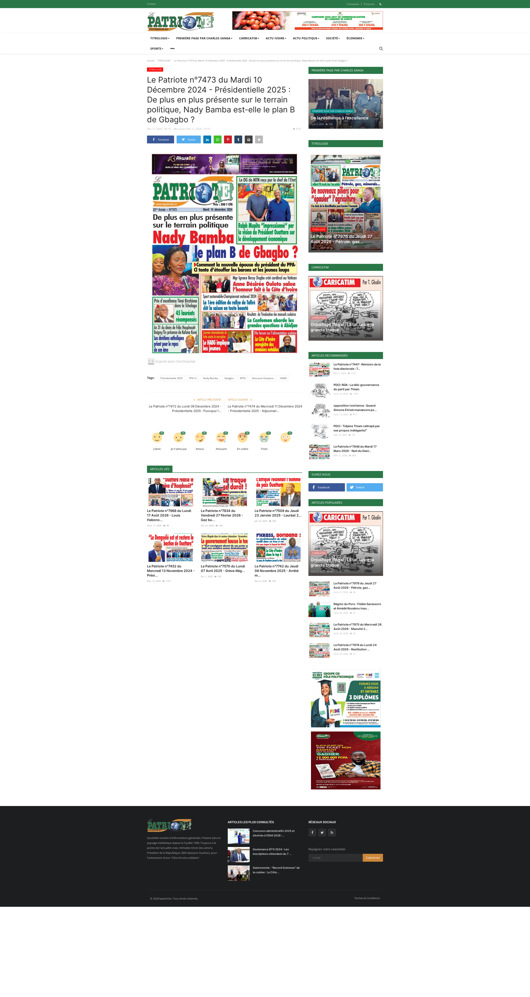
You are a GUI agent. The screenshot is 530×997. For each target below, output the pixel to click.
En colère (242, 449)
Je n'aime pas (179, 449)
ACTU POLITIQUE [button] (305, 38)
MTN (243, 378)
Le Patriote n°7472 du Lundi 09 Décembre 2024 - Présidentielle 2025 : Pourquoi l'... (185, 408)
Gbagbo (229, 378)
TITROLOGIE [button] (158, 38)
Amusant (221, 449)
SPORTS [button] (155, 48)
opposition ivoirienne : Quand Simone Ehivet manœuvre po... (355, 408)
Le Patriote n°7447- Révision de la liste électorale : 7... (357, 366)
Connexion (353, 4)
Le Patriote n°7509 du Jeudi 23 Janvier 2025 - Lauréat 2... (278, 513)
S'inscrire (369, 4)
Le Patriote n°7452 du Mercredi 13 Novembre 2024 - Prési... (171, 570)
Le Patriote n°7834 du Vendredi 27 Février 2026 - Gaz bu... (222, 515)
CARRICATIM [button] (248, 38)
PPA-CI (193, 378)
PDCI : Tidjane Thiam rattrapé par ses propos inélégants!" (357, 428)
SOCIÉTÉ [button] (332, 38)
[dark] (380, 4)
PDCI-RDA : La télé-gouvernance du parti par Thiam (356, 387)
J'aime (157, 449)
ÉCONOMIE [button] (354, 38)
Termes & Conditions (367, 898)
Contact (151, 4)
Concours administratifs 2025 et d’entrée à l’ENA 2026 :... (274, 833)
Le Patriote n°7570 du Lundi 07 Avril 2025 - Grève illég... (223, 568)
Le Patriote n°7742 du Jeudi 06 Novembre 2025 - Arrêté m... (277, 570)
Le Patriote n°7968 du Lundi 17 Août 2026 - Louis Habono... (169, 515)
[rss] (332, 832)
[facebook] (312, 832)
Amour (200, 449)
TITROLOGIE (163, 60)
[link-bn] (307, 20)
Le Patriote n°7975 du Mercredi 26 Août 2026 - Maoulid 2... (358, 627)
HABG (283, 378)
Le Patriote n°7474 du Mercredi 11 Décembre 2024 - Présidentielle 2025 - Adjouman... (265, 408)
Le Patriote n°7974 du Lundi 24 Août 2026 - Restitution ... (355, 647)
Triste (264, 449)
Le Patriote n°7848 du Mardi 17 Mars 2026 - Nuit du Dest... (355, 449)
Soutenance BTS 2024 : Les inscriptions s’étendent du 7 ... (272, 851)
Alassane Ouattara (262, 378)
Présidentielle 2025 (171, 378)
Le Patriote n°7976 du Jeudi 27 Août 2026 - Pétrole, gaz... (355, 585)
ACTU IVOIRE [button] (275, 38)
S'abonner (373, 858)
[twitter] (322, 832)
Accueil (150, 60)
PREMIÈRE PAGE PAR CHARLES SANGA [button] (203, 38)
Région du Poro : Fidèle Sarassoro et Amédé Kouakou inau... (357, 606)
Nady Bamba (210, 378)
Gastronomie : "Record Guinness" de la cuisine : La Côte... (276, 870)
